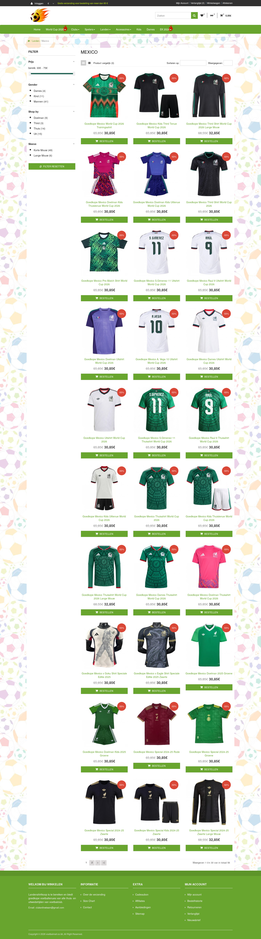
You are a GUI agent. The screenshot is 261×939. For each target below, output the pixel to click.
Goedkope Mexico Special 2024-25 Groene (209, 753)
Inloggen (38, 3)
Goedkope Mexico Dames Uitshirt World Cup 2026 (209, 360)
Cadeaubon (141, 894)
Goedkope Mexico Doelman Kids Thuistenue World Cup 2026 (104, 203)
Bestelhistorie (194, 901)
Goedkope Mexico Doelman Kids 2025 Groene (104, 753)
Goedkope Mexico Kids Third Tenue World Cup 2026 (157, 125)
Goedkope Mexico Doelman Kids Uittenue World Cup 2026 (156, 203)
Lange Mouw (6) (43, 155)
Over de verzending (94, 894)
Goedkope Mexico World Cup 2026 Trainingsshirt (104, 125)
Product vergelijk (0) (103, 63)
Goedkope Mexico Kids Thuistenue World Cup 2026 (209, 518)
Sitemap (140, 913)
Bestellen (106, 141)
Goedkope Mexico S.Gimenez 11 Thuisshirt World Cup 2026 (156, 439)
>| (104, 862)
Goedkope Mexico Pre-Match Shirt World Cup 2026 (104, 282)
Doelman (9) (41, 118)
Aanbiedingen (143, 907)
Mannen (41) (41, 101)
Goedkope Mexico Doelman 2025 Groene (209, 673)
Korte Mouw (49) (43, 150)
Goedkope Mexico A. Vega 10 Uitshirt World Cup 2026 (157, 360)
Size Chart (89, 901)
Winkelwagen (213, 3)
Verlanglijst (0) (198, 3)
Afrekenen (228, 3)
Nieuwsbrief (193, 920)
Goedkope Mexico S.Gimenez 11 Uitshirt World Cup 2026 (157, 282)
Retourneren (194, 907)
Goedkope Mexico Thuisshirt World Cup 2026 (156, 518)
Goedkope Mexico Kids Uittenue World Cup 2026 (104, 518)
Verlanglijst (193, 913)
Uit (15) (38, 134)
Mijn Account (182, 3)
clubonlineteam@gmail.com (50, 907)
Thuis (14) (39, 128)
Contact (87, 907)
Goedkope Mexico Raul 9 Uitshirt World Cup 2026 (209, 282)
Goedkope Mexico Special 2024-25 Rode (157, 752)
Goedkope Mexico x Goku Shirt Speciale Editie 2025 (104, 675)
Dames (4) (40, 91)
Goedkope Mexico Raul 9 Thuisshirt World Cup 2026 (209, 439)
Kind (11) (39, 96)
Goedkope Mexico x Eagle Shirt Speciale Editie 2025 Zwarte (157, 675)
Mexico (45, 40)
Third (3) (39, 123)
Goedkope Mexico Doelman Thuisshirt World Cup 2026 (208, 596)
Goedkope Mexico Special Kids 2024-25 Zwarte (156, 832)
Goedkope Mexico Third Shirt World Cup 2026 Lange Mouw (209, 125)
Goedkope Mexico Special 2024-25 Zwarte (104, 832)
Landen (35, 40)
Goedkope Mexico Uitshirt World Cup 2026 (104, 439)
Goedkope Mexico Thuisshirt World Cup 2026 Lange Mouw (104, 596)
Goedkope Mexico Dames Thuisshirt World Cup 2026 (156, 596)
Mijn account (194, 894)
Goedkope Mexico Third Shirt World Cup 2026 (209, 203)
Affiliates (140, 901)
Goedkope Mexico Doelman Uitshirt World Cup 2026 (104, 360)
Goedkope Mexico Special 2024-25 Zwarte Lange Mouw (209, 832)
